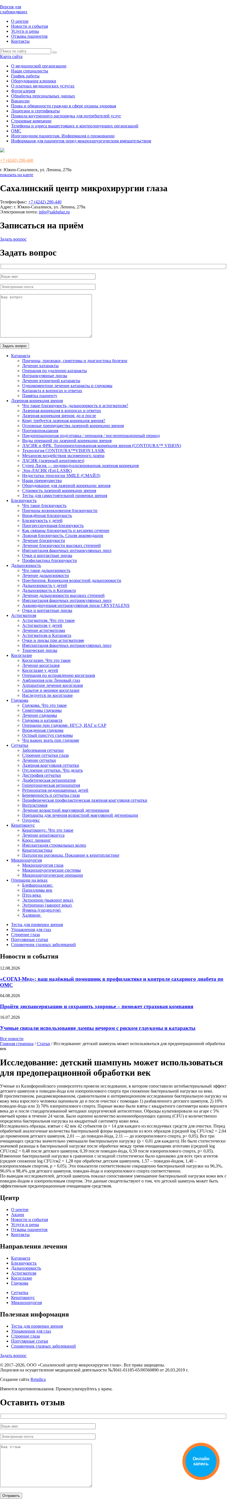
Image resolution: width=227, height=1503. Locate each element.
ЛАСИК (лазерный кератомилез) (53, 460)
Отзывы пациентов (29, 36)
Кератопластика (37, 850)
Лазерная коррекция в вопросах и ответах (61, 410)
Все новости (12, 1038)
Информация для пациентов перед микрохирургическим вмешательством (81, 140)
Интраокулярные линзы (44, 375)
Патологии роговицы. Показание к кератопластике (70, 855)
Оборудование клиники (33, 81)
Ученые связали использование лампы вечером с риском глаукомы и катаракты (97, 1028)
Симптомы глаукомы (42, 710)
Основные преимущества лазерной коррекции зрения (73, 425)
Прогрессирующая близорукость (53, 525)
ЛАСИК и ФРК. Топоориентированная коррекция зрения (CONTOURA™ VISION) (101, 445)
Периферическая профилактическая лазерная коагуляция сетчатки (84, 800)
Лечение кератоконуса (43, 835)
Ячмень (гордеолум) (41, 910)
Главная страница (16, 1043)
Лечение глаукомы (39, 715)
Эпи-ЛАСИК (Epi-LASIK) (47, 470)
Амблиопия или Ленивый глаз (51, 680)
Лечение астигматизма (43, 630)
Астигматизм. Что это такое (48, 620)
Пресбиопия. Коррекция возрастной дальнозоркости (71, 580)
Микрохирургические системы (51, 870)
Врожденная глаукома (42, 730)
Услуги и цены (25, 31)
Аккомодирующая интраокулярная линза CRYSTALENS (76, 605)
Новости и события (29, 26)
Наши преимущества (42, 480)
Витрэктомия (34, 805)
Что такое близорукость (44, 505)
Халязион (32, 915)
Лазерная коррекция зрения (37, 400)
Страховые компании (31, 120)
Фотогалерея (23, 91)
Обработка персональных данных (43, 96)
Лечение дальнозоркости (45, 575)
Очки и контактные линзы (47, 555)
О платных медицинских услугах (42, 86)
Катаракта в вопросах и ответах (52, 390)
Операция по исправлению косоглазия (58, 675)
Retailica (38, 1379)
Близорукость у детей (42, 520)
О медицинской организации (38, 66)
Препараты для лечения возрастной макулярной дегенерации (80, 815)
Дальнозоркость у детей (44, 585)
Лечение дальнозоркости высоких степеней (63, 595)
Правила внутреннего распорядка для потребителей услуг (66, 116)
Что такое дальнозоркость (46, 570)
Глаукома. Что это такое (44, 705)
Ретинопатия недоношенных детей (55, 790)
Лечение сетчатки (39, 760)
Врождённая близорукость (47, 515)
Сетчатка (19, 745)
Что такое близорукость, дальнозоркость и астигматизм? (75, 405)
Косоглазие (21, 655)
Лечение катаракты (40, 365)
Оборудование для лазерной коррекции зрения (66, 485)
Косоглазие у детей (40, 670)
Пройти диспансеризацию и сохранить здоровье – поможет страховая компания (96, 1006)
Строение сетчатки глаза (45, 755)
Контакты (20, 41)
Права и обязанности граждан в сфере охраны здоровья (63, 106)
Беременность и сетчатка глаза (51, 795)
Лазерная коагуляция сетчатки (50, 765)
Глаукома (19, 700)
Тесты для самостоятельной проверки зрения (64, 495)
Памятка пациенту (39, 395)
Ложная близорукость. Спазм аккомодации (62, 535)
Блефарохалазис (37, 885)
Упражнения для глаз (31, 929)
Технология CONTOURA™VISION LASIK (63, 450)
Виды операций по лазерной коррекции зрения (67, 440)
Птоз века (32, 895)
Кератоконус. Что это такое (47, 830)
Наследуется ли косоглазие (47, 695)
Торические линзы (39, 650)
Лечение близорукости (43, 540)
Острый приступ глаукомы (47, 735)
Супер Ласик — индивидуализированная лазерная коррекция (80, 465)
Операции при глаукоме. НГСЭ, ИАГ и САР (64, 725)
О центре (20, 21)
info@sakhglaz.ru (54, 212)
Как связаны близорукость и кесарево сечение (65, 530)
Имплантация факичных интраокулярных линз (66, 550)
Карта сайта (11, 56)
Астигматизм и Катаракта (46, 635)
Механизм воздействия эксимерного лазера (63, 455)
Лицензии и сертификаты (35, 111)
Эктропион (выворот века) (48, 900)
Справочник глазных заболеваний (43, 944)
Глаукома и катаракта (42, 720)
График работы (25, 76)
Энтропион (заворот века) (47, 905)
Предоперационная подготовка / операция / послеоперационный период (91, 435)
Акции (17, 1214)
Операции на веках (29, 880)
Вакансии (20, 101)
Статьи (43, 1043)
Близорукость (24, 500)
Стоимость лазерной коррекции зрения (59, 490)
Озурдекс (31, 820)
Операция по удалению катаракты (54, 370)
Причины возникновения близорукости (59, 510)
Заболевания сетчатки (43, 750)
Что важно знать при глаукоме (50, 740)
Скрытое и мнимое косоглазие (50, 690)
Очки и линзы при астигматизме (53, 640)
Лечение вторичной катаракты (51, 380)
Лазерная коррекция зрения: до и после (59, 415)
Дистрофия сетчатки (41, 775)
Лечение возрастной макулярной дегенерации (65, 810)
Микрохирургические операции (52, 875)
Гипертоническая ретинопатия (51, 785)
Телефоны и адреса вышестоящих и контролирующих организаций (74, 125)
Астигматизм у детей (42, 625)
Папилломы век (37, 890)
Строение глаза (25, 934)
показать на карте (16, 174)
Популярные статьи (29, 939)
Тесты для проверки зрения (37, 924)
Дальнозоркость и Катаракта (49, 590)
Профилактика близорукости (49, 560)
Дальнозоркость (26, 565)
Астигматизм (23, 615)
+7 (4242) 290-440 (16, 160)
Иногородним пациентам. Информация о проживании (63, 135)
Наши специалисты (29, 71)
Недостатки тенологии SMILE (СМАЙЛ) (61, 475)
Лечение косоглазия (41, 665)
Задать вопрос (13, 239)
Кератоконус (23, 825)
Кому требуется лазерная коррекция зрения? (63, 420)
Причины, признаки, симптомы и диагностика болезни (74, 360)
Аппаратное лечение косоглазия (52, 685)
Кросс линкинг (36, 840)
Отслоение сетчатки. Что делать (52, 770)
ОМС (16, 130)
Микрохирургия (26, 860)
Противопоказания (40, 430)
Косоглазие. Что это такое (46, 660)
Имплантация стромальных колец (54, 845)
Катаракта (20, 355)
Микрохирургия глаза (42, 865)
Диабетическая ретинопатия (49, 780)
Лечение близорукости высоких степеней (61, 545)
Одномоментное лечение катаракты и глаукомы (67, 385)
